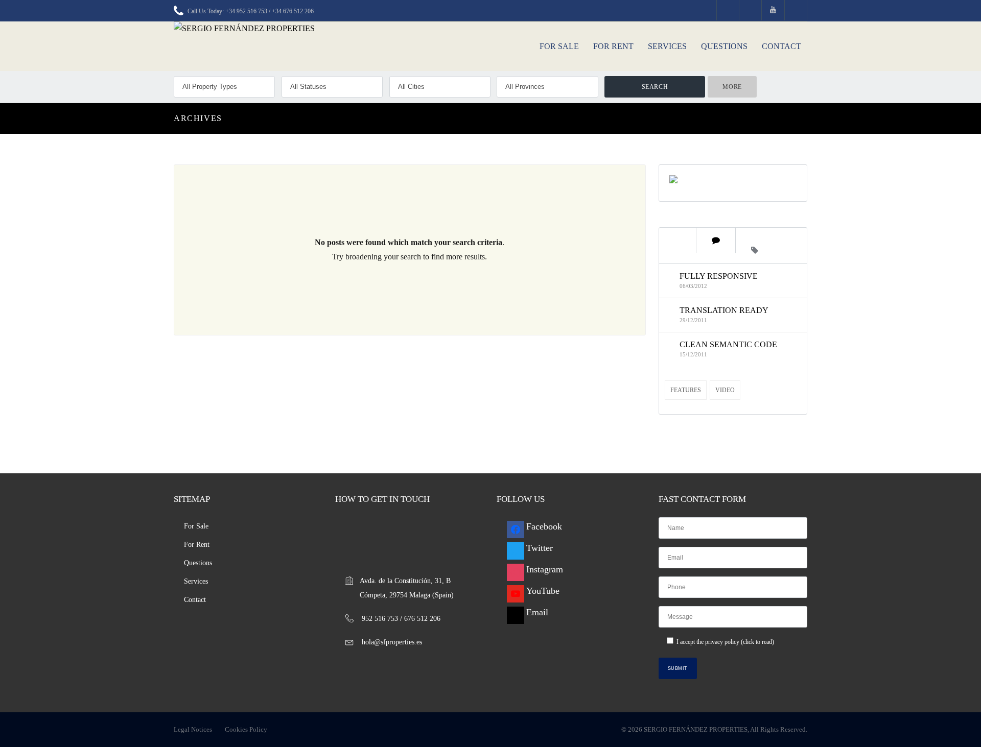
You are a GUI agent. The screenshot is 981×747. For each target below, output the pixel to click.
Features (685, 390)
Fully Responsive (719, 276)
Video (725, 390)
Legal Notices (193, 729)
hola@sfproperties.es (392, 642)
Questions (724, 46)
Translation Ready (724, 310)
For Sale (559, 46)
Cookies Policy (246, 729)
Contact (781, 46)
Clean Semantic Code (728, 344)
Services (667, 46)
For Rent (613, 46)
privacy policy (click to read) (739, 641)
